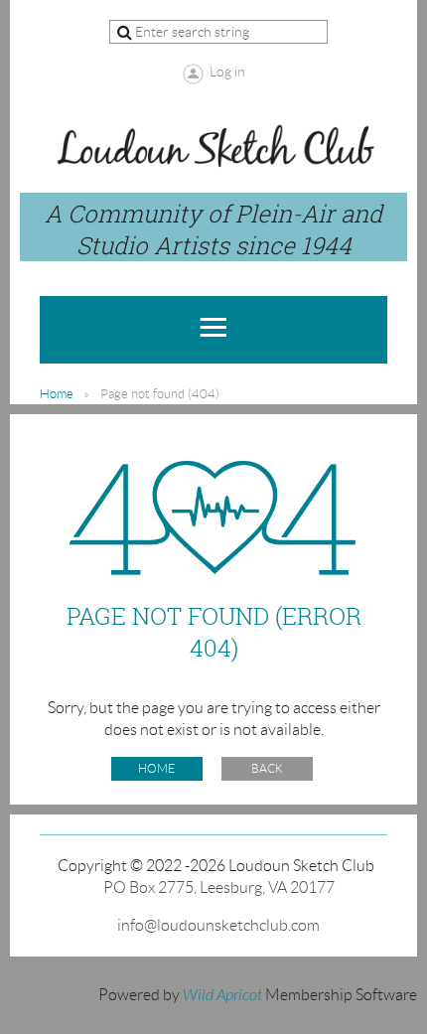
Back (267, 768)
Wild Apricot (222, 995)
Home (56, 393)
